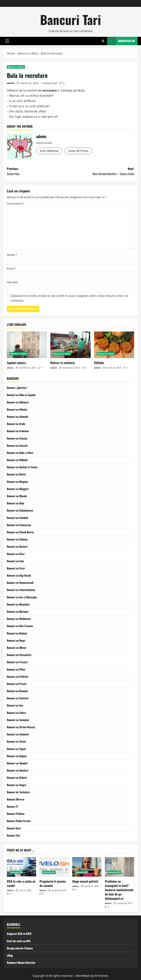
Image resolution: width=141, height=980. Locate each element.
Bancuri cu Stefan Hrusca (21, 727)
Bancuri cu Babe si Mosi (20, 453)
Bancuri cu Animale (17, 417)
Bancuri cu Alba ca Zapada (21, 395)
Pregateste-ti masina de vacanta (53, 883)
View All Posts (78, 151)
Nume (12, 255)
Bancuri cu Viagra (16, 785)
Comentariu (16, 203)
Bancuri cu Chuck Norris (20, 532)
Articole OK (16, 872)
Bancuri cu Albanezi (18, 402)
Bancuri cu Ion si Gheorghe (22, 597)
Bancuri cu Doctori (17, 546)
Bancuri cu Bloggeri (18, 489)
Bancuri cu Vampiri (17, 763)
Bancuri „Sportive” (17, 388)
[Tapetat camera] (27, 345)
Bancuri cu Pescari (17, 662)
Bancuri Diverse (15, 799)
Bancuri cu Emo (15, 561)
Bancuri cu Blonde (17, 496)
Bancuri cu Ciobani (17, 539)
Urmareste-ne (126, 41)
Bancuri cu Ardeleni (18, 431)
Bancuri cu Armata (17, 438)
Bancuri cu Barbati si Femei (22, 467)
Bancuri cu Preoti (16, 684)
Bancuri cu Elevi (15, 554)
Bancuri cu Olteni (16, 648)
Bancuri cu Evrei (16, 568)
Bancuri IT (12, 806)
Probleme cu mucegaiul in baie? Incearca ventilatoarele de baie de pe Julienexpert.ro (119, 890)
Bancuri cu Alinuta (17, 409)
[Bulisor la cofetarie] (70, 345)
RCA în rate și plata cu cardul (21, 883)
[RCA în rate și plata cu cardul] (21, 866)
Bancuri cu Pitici (16, 669)
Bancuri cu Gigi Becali (19, 575)
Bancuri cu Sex (15, 705)
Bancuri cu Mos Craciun (20, 626)
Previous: (13, 171)
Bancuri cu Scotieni (17, 698)
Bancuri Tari (70, 19)
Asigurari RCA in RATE (19, 934)
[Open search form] (103, 41)
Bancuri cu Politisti (17, 676)
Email (11, 268)
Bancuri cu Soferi (16, 713)
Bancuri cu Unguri (17, 756)
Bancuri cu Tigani (16, 749)
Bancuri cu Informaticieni (21, 590)
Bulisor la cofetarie (62, 362)
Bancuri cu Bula (16, 66)
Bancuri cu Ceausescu (19, 525)
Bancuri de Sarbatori (18, 792)
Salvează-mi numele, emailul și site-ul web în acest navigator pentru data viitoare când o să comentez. (69, 298)
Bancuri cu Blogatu (17, 482)
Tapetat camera (16, 362)
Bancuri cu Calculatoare (20, 510)
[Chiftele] (114, 345)
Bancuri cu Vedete (17, 777)
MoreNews (83, 976)
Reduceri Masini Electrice (21, 962)
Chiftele (99, 362)
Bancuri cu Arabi (16, 424)
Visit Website (49, 151)
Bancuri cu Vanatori (17, 770)
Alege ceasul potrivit (85, 881)
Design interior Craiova (20, 948)
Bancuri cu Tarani (16, 741)
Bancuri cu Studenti (18, 734)
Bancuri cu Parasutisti (19, 655)
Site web (12, 282)
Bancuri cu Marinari (17, 611)
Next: (113, 171)
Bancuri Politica (15, 814)
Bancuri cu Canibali (17, 518)
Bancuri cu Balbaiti (17, 460)
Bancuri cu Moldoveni (19, 619)
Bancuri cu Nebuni (17, 633)
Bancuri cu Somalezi (18, 720)
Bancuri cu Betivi (16, 474)
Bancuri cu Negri (16, 640)
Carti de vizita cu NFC (19, 941)
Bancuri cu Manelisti (18, 604)
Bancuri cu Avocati (17, 445)
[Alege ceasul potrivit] (86, 866)
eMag (10, 955)
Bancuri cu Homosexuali (20, 583)
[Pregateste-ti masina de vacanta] (54, 866)
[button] (7, 41)
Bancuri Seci (14, 828)
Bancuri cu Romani (17, 691)
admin (10, 83)
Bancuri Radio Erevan (18, 821)
